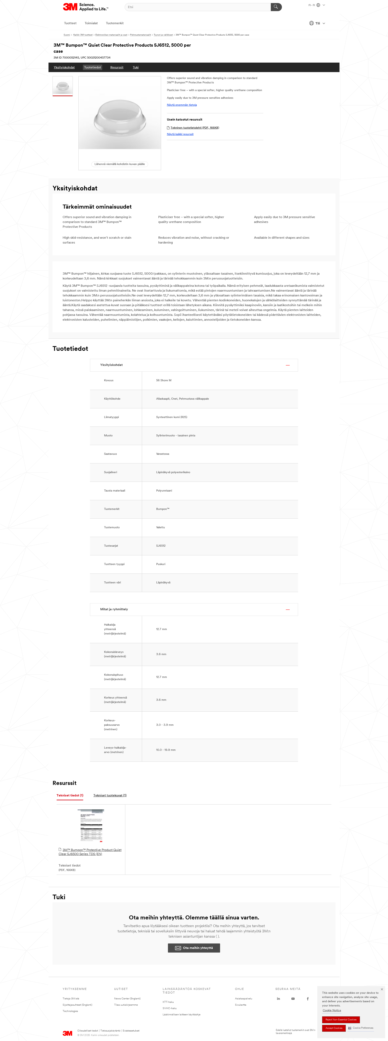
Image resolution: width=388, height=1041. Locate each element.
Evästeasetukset (131, 1031)
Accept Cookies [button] (334, 1028)
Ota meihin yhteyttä (198, 948)
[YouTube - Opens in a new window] (293, 999)
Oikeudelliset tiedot (87, 1031)
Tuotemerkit (115, 23)
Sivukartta (240, 1005)
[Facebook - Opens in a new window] (308, 999)
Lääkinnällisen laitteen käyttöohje (181, 1014)
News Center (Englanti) (127, 998)
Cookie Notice (332, 1010)
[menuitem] (64, 67)
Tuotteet (70, 23)
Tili (318, 23)
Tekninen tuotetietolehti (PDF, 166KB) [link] (195, 127)
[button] (360, 1028)
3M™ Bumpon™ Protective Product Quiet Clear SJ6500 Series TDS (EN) (90, 852)
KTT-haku (168, 1002)
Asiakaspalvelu (243, 998)
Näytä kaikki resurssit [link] (180, 134)
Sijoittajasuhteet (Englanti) (77, 1005)
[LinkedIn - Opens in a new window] (278, 999)
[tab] (70, 795)
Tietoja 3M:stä (71, 998)
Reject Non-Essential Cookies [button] (341, 1020)
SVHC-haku (170, 1008)
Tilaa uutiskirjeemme (126, 1005)
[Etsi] (276, 7)
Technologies (70, 1011)
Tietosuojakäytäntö (110, 1031)
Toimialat (91, 23)
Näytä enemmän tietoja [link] (182, 105)
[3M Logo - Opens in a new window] (86, 7)
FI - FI (312, 5)
